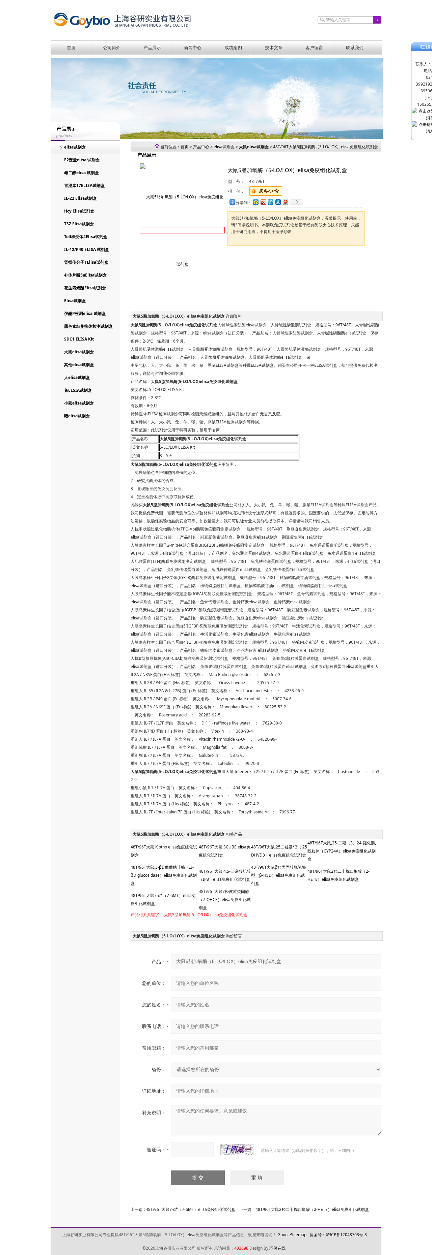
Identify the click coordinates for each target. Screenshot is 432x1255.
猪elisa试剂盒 (77, 416)
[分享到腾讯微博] (270, 202)
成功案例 (233, 47)
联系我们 (354, 47)
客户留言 (314, 47)
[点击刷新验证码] (237, 1149)
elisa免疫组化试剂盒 (228, 915)
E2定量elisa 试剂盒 (82, 160)
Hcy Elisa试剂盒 (79, 211)
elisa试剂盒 (75, 147)
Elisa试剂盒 (75, 300)
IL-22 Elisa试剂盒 (80, 198)
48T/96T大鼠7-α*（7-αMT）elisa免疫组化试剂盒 (190, 1209)
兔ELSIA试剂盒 (78, 390)
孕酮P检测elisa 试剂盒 (85, 313)
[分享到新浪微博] (263, 202)
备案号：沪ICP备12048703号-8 (338, 1234)
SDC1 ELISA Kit (79, 339)
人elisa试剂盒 (77, 377)
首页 (71, 47)
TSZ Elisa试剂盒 (79, 224)
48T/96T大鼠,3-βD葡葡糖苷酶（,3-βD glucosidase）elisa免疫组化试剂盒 (164, 875)
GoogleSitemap (291, 1234)
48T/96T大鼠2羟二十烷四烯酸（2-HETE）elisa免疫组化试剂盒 (312, 1209)
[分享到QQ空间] (255, 202)
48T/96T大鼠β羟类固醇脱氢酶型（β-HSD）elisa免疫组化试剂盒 (278, 875)
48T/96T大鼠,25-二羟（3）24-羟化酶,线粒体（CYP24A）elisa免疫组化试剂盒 (341, 851)
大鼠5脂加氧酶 (177, 915)
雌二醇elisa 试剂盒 (81, 172)
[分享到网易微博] (285, 202)
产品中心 (201, 147)
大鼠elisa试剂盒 (79, 352)
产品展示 (152, 47)
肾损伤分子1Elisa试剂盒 (86, 262)
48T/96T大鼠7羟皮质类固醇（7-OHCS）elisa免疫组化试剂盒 (225, 899)
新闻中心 (192, 47)
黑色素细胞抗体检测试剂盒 (88, 326)
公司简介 (111, 47)
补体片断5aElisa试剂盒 (85, 275)
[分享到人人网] (277, 202)
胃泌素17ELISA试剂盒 (84, 185)
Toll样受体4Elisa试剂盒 (85, 236)
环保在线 (277, 1248)
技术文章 (273, 47)
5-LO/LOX (200, 915)
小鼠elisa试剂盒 (79, 403)
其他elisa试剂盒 (79, 364)
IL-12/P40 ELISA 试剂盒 (86, 249)
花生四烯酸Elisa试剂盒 (85, 288)
